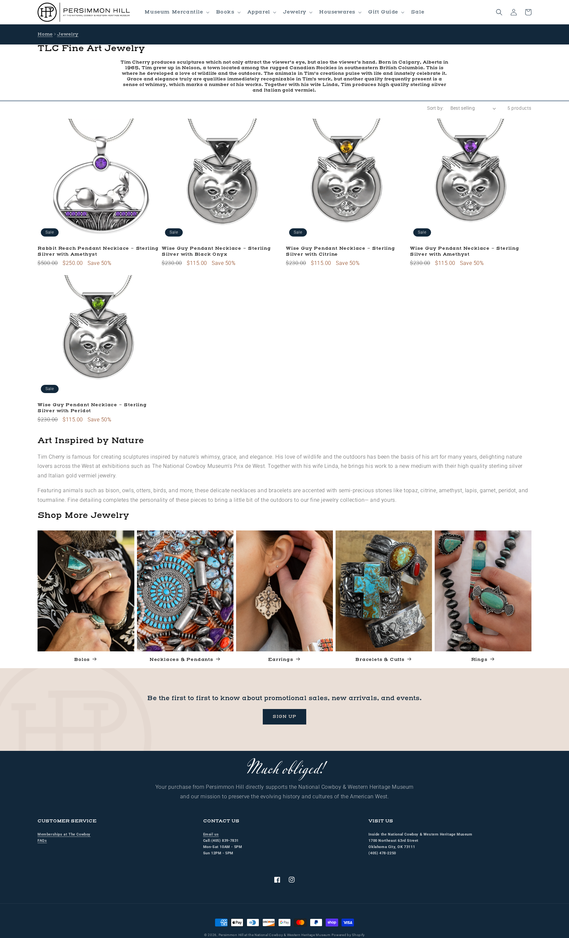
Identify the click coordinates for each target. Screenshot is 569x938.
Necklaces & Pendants (181, 660)
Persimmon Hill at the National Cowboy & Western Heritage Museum (275, 935)
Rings (479, 660)
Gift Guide (383, 12)
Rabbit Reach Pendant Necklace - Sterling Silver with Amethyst (98, 251)
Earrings (280, 660)
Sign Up (284, 716)
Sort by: (435, 108)
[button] (176, 12)
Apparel (258, 12)
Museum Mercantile (174, 12)
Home (45, 34)
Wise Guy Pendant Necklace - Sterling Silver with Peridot (92, 408)
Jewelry (294, 12)
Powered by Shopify (348, 935)
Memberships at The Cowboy (64, 834)
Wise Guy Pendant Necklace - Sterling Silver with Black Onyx (216, 251)
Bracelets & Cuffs (380, 660)
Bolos (82, 660)
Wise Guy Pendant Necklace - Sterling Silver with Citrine (340, 251)
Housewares (337, 12)
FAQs (42, 841)
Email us (211, 834)
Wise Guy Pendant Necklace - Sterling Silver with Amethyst (464, 251)
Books (225, 12)
